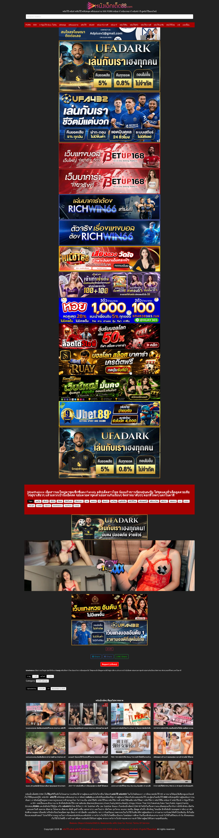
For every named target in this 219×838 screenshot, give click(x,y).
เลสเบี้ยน (185, 25)
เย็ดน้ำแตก (68, 501)
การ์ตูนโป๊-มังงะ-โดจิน (48, 25)
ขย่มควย (173, 501)
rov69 (39, 506)
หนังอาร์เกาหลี (102, 25)
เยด (87, 501)
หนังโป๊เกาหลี (146, 25)
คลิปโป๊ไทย (132, 501)
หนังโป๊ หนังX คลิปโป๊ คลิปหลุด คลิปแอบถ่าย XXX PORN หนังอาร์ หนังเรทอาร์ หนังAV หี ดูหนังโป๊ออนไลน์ (109, 829)
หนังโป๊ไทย (170, 25)
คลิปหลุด (62, 25)
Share (97, 656)
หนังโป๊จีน (123, 25)
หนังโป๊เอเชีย (159, 25)
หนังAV (91, 25)
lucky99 (42, 688)
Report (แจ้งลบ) (109, 664)
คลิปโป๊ (83, 25)
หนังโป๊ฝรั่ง (134, 25)
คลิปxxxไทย (154, 501)
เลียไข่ (53, 501)
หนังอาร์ (114, 25)
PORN (28, 25)
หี (99, 501)
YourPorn (68, 506)
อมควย (93, 501)
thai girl (31, 506)
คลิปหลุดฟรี (143, 501)
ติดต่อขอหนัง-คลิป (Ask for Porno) (116, 823)
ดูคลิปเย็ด (122, 501)
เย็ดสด (60, 501)
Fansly (77, 506)
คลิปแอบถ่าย (73, 25)
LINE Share (121, 656)
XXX (35, 25)
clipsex (47, 506)
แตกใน (38, 501)
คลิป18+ (164, 501)
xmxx (186, 501)
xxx (180, 501)
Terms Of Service (141, 823)
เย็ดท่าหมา (79, 501)
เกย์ (178, 25)
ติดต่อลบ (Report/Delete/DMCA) (85, 823)
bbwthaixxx (57, 506)
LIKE (110, 649)
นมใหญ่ (113, 501)
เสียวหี (45, 501)
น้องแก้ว (105, 501)
